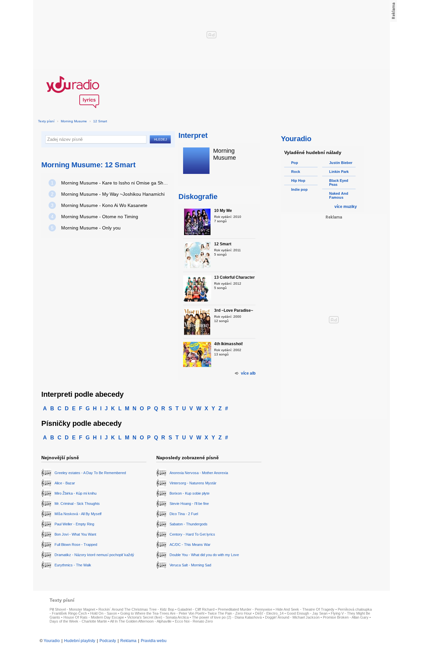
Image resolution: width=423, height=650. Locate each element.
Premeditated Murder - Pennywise (245, 609)
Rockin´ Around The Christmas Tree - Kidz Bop (136, 609)
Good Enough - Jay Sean (307, 613)
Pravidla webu (154, 640)
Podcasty (107, 640)
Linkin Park (339, 172)
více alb (248, 373)
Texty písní (46, 121)
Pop (294, 163)
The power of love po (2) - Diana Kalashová (227, 617)
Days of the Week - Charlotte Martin (78, 621)
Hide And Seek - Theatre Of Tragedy (305, 609)
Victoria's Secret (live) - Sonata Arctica (158, 617)
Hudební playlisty (79, 640)
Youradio (52, 640)
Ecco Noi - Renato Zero (194, 621)
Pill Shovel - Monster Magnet (72, 609)
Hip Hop (298, 181)
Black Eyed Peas (338, 182)
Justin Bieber (340, 163)
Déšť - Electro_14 (269, 613)
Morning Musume (74, 121)
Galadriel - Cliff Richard (195, 609)
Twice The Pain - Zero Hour (230, 613)
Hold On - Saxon (103, 613)
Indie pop (299, 189)
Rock (295, 172)
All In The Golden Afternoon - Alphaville (141, 621)
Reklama (128, 640)
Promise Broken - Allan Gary (345, 617)
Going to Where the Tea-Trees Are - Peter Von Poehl (162, 613)
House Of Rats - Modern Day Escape (93, 617)
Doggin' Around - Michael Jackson (292, 617)
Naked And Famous (338, 195)
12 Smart (100, 121)
